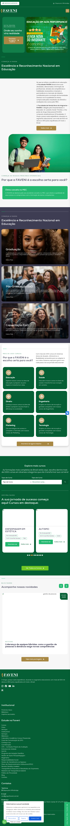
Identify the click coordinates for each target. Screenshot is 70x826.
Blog (3, 775)
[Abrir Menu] (67, 11)
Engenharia (44, 402)
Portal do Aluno (6, 710)
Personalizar (12, 818)
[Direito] (8, 396)
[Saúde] (41, 372)
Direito (9, 402)
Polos (3, 727)
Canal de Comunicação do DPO (12, 740)
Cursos (3, 725)
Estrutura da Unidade (8, 749)
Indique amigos (10, 3)
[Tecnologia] (41, 420)
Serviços (4, 729)
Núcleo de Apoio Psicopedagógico (13, 755)
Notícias (9, 641)
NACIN (3, 751)
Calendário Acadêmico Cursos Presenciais (15, 738)
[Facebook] (6, 686)
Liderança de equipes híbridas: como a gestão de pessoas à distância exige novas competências (31, 645)
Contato (4, 777)
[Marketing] (8, 420)
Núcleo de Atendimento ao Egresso (13, 762)
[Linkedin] (13, 686)
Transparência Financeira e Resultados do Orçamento (20, 768)
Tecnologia (44, 425)
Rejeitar (23, 818)
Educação (10, 378)
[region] (24, 811)
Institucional (5, 732)
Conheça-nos (6, 742)
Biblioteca (4, 712)
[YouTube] (9, 686)
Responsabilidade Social (9, 760)
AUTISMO (44, 529)
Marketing (10, 425)
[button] (13, 40)
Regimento (5, 758)
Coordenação (6, 745)
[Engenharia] (41, 396)
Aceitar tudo (35, 818)
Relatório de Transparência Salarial (13, 771)
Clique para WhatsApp (62, 3)
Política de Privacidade (9, 773)
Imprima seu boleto (8, 714)
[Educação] (8, 372)
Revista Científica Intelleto (10, 766)
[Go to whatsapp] (4, 822)
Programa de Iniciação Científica (12, 753)
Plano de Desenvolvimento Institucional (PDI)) (17, 764)
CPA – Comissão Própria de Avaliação (14, 747)
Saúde (42, 378)
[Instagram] (2, 686)
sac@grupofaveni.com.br (10, 796)
